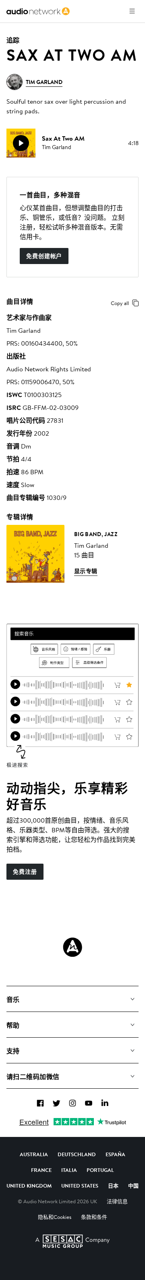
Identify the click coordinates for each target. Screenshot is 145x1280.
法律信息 (117, 1201)
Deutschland (77, 1154)
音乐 (13, 999)
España (115, 1154)
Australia (34, 1154)
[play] (21, 143)
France (41, 1170)
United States (79, 1185)
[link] (38, 11)
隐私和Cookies (54, 1217)
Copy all (120, 303)
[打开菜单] (132, 11)
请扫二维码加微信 (33, 1076)
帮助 (13, 1025)
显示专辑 (85, 571)
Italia (69, 1170)
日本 (113, 1185)
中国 (133, 1185)
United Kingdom (29, 1185)
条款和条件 (94, 1217)
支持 (13, 1051)
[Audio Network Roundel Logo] (72, 947)
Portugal (100, 1170)
